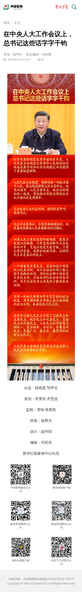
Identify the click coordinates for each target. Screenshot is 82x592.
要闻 (6, 22)
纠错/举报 (14, 579)
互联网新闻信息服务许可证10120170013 (48, 579)
